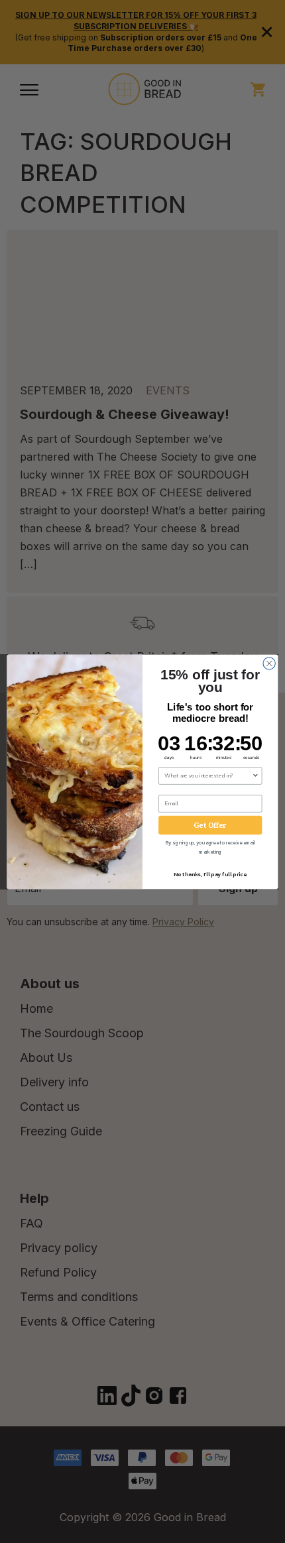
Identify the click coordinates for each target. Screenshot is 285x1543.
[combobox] (208, 775)
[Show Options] (255, 775)
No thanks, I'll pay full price (210, 874)
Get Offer (210, 824)
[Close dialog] (269, 663)
